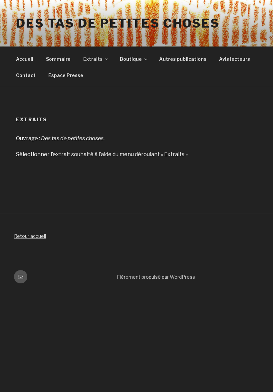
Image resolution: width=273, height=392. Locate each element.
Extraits (93, 59)
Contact (26, 75)
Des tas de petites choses (118, 23)
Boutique (131, 59)
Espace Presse (65, 75)
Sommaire (58, 59)
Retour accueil (30, 236)
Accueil (24, 59)
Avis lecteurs (234, 59)
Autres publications (182, 59)
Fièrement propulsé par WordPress (156, 277)
